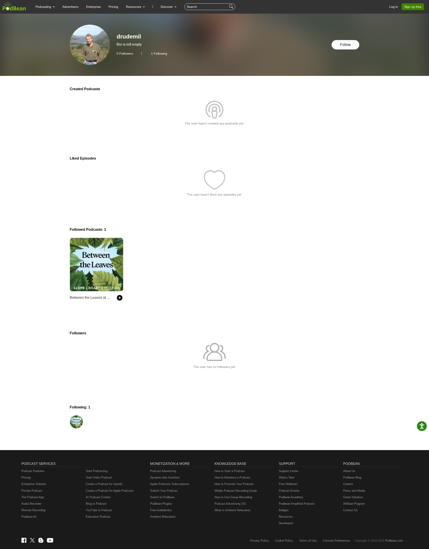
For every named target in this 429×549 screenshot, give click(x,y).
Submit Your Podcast (164, 490)
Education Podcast (98, 516)
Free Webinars (288, 484)
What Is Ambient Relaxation (232, 510)
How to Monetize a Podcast (232, 477)
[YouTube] (50, 540)
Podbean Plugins (161, 503)
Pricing (113, 7)
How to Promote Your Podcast (234, 484)
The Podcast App (32, 497)
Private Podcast (31, 490)
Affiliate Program (354, 503)
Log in (393, 7)
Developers (286, 523)
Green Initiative (353, 497)
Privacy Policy (259, 540)
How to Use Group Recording (233, 497)
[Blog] (40, 540)
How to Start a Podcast (229, 471)
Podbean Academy (291, 497)
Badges (284, 510)
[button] (45, 6)
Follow (345, 45)
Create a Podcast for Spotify (104, 484)
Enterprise (93, 7)
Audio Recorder (31, 503)
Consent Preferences (336, 540)
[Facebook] (23, 540)
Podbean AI (28, 516)
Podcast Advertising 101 (230, 503)
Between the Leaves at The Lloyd (91, 297)
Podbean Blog (352, 477)
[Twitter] (32, 540)
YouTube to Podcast (99, 510)
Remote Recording (33, 510)
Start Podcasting (96, 471)
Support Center (288, 471)
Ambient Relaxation (162, 516)
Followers (125, 53)
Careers (348, 484)
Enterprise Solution (33, 484)
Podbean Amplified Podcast (297, 503)
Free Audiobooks (161, 510)
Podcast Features (32, 471)
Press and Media (354, 490)
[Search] (231, 7)
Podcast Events (289, 490)
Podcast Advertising (163, 471)
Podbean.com (394, 540)
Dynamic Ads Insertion (164, 477)
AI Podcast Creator (98, 497)
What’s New (286, 477)
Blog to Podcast (96, 503)
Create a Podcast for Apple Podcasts (110, 490)
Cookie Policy (284, 540)
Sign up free (412, 7)
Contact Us (350, 510)
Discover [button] (167, 7)
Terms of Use (308, 540)
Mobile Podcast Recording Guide (235, 490)
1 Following (159, 53)
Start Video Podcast (99, 477)
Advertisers (70, 7)
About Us (349, 471)
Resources (286, 516)
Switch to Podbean (162, 497)
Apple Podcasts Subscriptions (169, 484)
